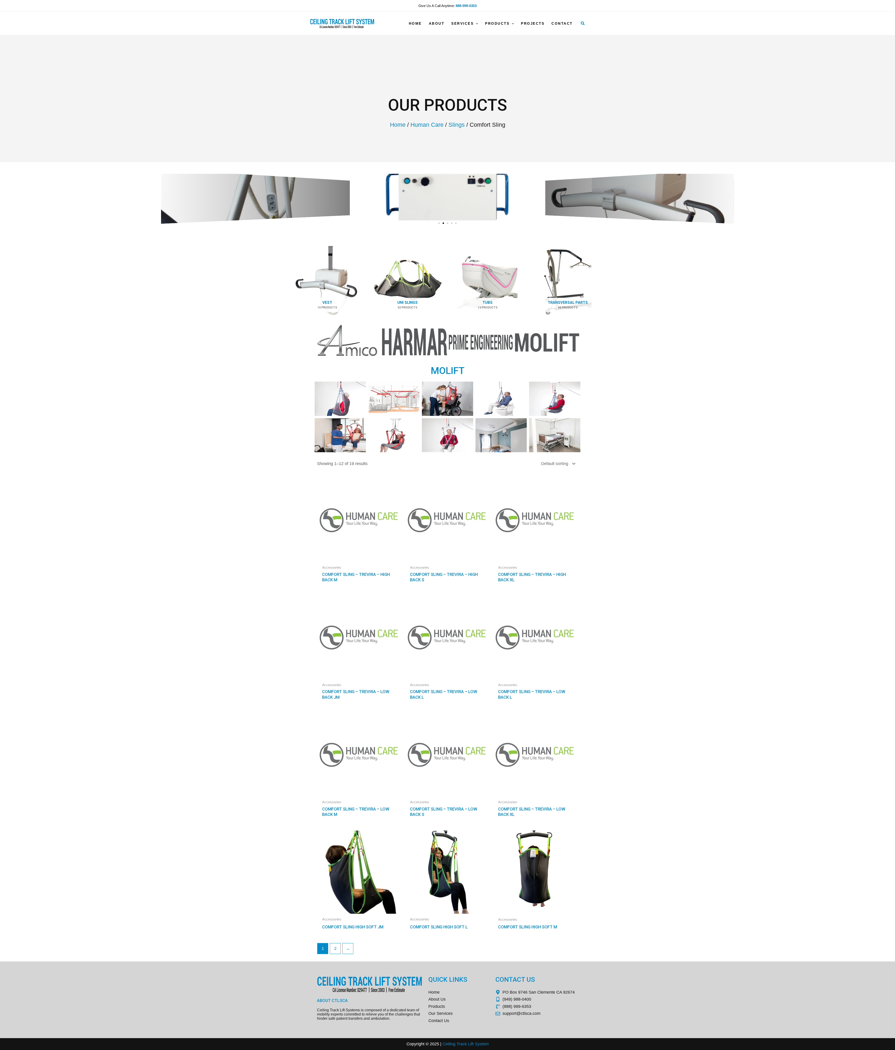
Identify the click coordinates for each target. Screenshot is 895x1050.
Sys (478, 1044)
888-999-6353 (466, 6)
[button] (583, 24)
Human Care (427, 124)
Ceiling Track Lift (458, 1044)
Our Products (447, 105)
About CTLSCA (332, 1000)
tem (485, 1044)
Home (398, 124)
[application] (476, 23)
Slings (456, 124)
